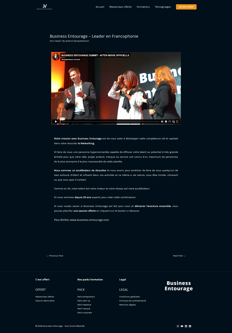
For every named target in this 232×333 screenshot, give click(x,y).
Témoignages (163, 6)
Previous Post (54, 255)
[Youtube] (182, 326)
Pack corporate (84, 312)
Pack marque (83, 308)
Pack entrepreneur (86, 296)
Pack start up (83, 300)
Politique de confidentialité (132, 300)
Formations (143, 6)
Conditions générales (129, 296)
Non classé (55, 41)
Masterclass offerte (120, 6)
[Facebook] (190, 326)
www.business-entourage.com (89, 220)
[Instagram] (178, 326)
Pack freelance (84, 304)
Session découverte (44, 300)
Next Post (179, 255)
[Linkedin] (186, 326)
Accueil (100, 6)
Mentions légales (127, 304)
